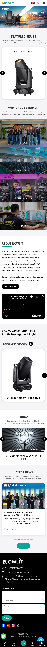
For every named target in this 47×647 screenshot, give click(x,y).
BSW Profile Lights (23, 51)
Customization (23, 188)
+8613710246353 (16, 568)
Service (23, 133)
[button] (44, 73)
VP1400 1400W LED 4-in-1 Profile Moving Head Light (19, 332)
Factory (23, 160)
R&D (23, 216)
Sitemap (12, 637)
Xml (20, 637)
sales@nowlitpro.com (20, 572)
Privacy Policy (31, 637)
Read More (9, 286)
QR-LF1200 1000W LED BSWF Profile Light (23, 457)
